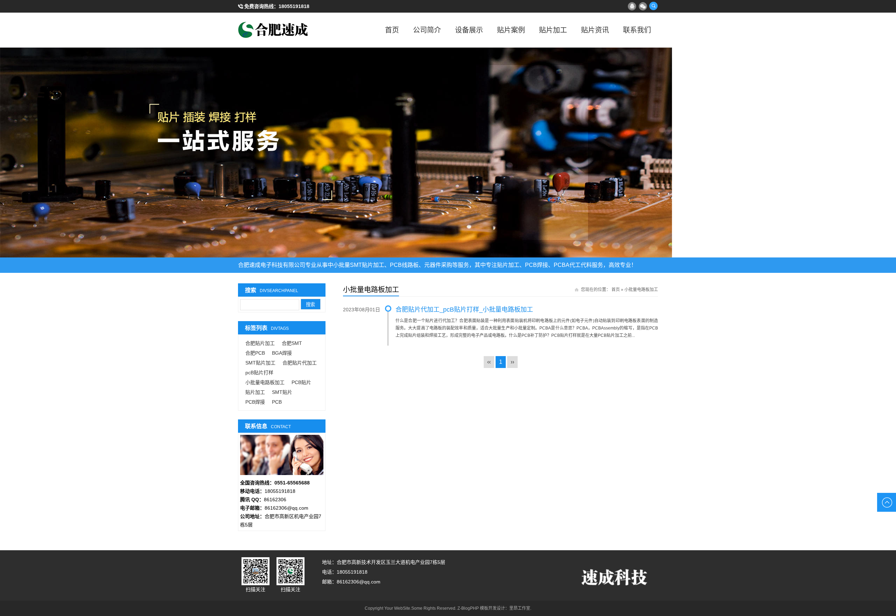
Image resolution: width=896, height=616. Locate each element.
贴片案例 (511, 30)
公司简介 (427, 30)
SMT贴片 (282, 392)
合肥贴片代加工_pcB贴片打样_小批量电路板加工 (464, 309)
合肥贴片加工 (260, 343)
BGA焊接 (282, 353)
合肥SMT (292, 343)
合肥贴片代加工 (299, 363)
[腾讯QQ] (631, 5)
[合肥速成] (273, 30)
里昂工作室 (519, 608)
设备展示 (469, 30)
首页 (392, 30)
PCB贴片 (301, 382)
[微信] (642, 5)
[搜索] (653, 5)
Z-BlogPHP (468, 608)
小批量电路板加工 (265, 382)
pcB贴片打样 (259, 372)
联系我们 (637, 30)
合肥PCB (255, 353)
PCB (277, 402)
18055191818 (294, 6)
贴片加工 (553, 30)
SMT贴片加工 (260, 363)
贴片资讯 (595, 30)
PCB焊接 (255, 402)
